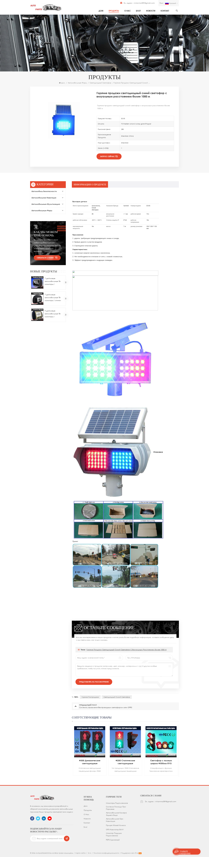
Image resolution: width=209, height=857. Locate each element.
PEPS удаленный (113, 840)
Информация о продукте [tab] (90, 184)
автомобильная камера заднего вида (116, 814)
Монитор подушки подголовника (114, 834)
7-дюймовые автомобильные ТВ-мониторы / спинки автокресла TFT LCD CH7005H (53, 298)
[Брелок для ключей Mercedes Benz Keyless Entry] (161, 741)
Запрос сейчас (107, 156)
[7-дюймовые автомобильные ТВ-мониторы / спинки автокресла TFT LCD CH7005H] (37, 299)
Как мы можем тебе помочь (46, 233)
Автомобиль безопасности (44, 191)
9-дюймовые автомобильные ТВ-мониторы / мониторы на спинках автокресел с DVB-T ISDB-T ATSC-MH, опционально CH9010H (53, 314)
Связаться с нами (45, 258)
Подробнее (87, 775)
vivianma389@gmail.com (144, 3)
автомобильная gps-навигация (114, 820)
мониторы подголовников (117, 803)
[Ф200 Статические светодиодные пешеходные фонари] (89, 741)
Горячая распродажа (90, 697)
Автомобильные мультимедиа (45, 204)
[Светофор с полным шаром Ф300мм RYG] (125, 741)
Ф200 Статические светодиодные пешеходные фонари (89, 762)
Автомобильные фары (77, 83)
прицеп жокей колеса (116, 825)
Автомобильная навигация (43, 198)
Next (183, 750)
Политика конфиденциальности (106, 853)
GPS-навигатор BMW (114, 829)
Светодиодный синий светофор (117, 697)
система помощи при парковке (116, 808)
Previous (67, 750)
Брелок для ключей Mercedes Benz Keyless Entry (161, 762)
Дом (101, 11)
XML (89, 853)
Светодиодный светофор (100, 83)
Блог (138, 11)
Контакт (165, 11)
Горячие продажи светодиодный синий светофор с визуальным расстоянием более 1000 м (126, 650)
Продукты (114, 11)
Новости (150, 11)
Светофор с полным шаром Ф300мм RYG (125, 762)
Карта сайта (80, 853)
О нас (127, 11)
